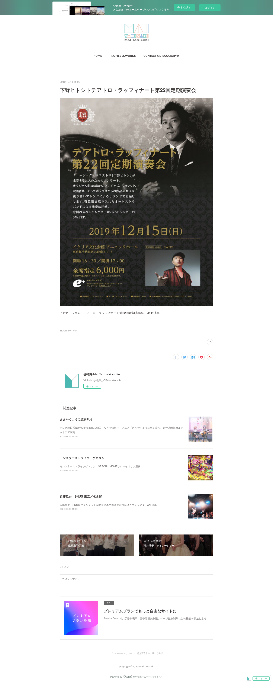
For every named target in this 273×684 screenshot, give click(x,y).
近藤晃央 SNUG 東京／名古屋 (81, 496)
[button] (97, 55)
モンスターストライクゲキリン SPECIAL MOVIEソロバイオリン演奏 (100, 466)
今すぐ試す (184, 7)
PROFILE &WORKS (123, 56)
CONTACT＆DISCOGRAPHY (162, 56)
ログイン (209, 8)
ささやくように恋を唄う (76, 419)
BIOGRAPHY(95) (68, 330)
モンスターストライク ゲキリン (82, 458)
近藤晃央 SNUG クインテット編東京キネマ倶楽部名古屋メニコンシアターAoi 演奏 (108, 505)
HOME (97, 56)
